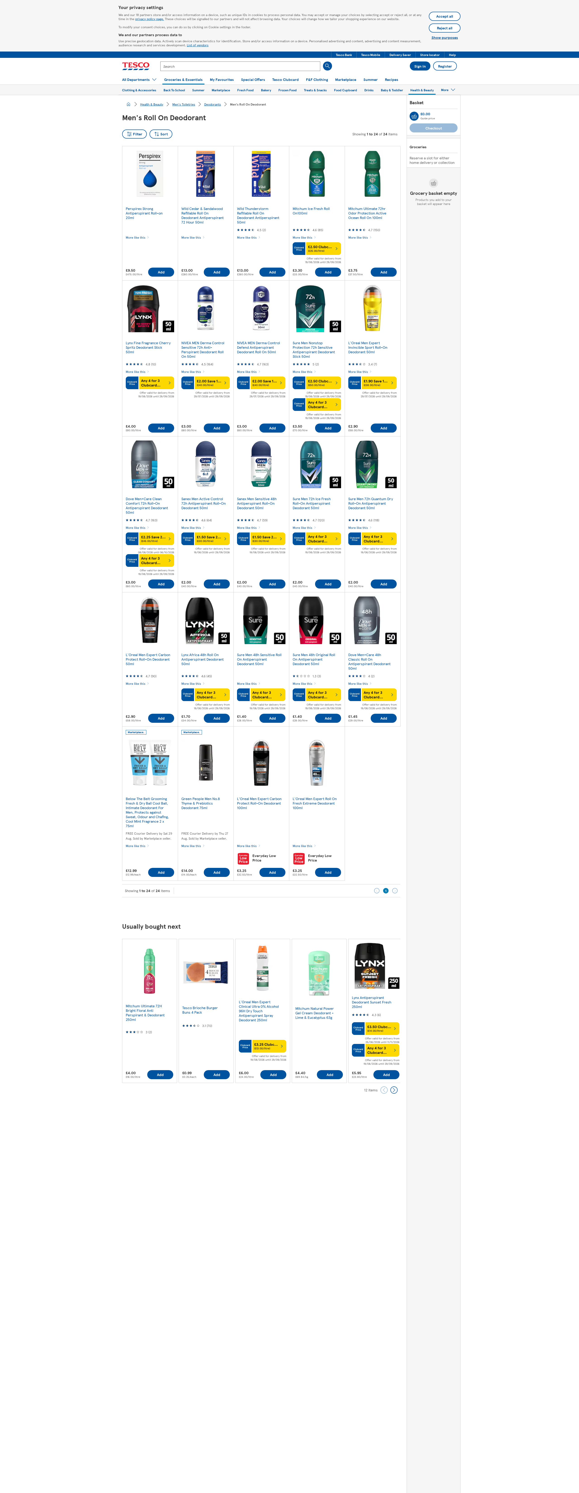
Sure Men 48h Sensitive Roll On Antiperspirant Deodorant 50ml (259, 659)
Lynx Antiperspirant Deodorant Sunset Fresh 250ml (371, 1002)
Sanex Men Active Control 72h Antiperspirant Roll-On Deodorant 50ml (203, 503)
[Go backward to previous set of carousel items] (384, 1090)
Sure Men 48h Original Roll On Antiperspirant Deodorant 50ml (314, 659)
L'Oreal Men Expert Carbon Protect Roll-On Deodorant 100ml (259, 803)
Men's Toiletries (183, 104)
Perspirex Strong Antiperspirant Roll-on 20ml (144, 213)
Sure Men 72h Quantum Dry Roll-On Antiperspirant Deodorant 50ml (370, 503)
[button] (343, 55)
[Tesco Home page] (135, 66)
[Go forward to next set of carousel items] (394, 1090)
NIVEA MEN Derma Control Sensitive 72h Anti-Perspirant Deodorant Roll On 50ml (202, 349)
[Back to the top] (292, 908)
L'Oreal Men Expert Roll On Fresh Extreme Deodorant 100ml (315, 803)
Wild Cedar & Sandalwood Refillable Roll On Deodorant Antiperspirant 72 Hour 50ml (202, 215)
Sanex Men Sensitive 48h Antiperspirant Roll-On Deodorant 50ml (257, 503)
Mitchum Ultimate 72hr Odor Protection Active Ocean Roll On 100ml (367, 213)
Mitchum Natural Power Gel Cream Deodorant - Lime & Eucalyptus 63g (314, 1013)
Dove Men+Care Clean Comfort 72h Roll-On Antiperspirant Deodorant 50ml (147, 505)
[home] (128, 104)
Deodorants (212, 104)
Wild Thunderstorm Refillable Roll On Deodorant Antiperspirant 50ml (258, 215)
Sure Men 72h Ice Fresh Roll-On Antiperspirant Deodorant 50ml (312, 503)
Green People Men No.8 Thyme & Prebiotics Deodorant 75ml (200, 803)
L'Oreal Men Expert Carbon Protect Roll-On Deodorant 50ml (148, 659)
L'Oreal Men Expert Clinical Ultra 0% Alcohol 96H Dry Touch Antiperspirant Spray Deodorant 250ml (259, 1010)
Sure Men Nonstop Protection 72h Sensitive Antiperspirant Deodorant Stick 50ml (314, 349)
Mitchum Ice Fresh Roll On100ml (311, 211)
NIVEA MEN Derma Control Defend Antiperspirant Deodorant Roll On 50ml (258, 347)
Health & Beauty (151, 104)
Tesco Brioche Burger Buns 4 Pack (200, 1010)
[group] (149, 1011)
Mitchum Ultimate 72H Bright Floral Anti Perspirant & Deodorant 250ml (145, 1012)
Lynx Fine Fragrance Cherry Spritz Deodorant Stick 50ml (148, 347)
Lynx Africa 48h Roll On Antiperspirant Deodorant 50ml (202, 659)
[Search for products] (327, 66)
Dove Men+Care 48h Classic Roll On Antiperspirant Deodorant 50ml (369, 661)
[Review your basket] (414, 116)
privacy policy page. (149, 18)
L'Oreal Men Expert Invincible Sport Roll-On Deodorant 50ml (367, 347)
